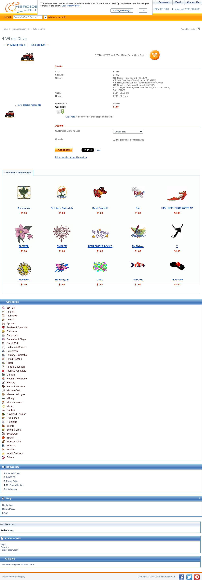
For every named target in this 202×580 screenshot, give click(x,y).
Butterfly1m (62, 279)
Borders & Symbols (17, 327)
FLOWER (24, 246)
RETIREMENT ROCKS (100, 246)
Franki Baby (12, 481)
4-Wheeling (11, 489)
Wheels (11, 445)
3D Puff (11, 307)
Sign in (4, 544)
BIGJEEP (10, 477)
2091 (100, 279)
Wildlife (11, 449)
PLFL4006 (177, 279)
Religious (12, 422)
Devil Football (100, 208)
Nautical (11, 410)
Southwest (12, 433)
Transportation (19, 29)
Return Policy (8, 509)
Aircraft (10, 311)
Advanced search (56, 17)
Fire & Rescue (14, 359)
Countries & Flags (16, 339)
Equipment (12, 351)
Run (138, 208)
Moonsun (24, 279)
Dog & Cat (12, 343)
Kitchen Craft (14, 390)
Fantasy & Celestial (17, 355)
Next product (40, 44)
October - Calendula (62, 208)
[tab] (17, 173)
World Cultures (15, 453)
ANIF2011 (138, 279)
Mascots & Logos (16, 394)
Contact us (7, 505)
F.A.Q (5, 513)
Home (5, 29)
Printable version (188, 29)
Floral (10, 363)
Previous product (14, 44)
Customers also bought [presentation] (18, 172)
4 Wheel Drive (13, 473)
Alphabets (12, 315)
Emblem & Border (16, 347)
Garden (11, 374)
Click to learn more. (71, 6)
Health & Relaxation (17, 378)
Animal (10, 319)
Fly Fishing (138, 246)
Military (10, 398)
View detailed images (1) (29, 105)
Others (10, 457)
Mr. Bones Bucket (14, 485)
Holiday (11, 382)
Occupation (13, 418)
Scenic (10, 426)
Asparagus (24, 208)
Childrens (12, 331)
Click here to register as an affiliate (17, 564)
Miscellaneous (14, 402)
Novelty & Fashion (16, 414)
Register (5, 547)
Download (164, 2)
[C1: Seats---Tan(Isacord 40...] (10, 115)
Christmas (12, 335)
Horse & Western (16, 386)
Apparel (11, 323)
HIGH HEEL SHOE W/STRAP (177, 208)
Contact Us (193, 2)
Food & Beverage (16, 366)
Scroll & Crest (14, 429)
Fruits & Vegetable (16, 370)
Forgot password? (9, 550)
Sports (10, 437)
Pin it (98, 150)
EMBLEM (62, 246)
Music (10, 406)
